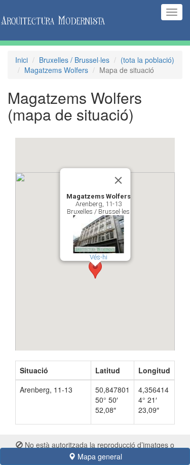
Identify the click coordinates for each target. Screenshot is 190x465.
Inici (21, 60)
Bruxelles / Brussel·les (74, 60)
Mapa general (98, 456)
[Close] (118, 180)
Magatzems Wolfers (56, 70)
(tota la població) (147, 60)
